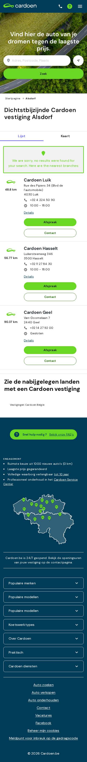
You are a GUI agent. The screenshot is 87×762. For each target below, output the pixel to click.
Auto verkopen (44, 692)
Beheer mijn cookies (43, 730)
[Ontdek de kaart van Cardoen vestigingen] (43, 543)
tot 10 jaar (61, 474)
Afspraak (50, 222)
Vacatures (43, 715)
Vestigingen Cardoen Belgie (27, 405)
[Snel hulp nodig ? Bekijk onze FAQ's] (69, 6)
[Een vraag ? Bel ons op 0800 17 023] (60, 6)
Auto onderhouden (43, 700)
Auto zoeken (43, 685)
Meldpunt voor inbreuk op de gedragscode (43, 738)
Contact (50, 233)
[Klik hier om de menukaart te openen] (80, 6)
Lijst (21, 136)
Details (29, 212)
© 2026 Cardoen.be (44, 753)
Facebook (43, 723)
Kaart (65, 136)
